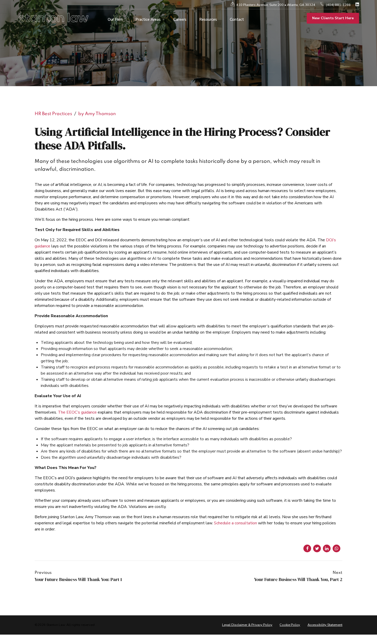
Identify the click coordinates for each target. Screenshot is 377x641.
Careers (179, 19)
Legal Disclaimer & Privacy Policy (247, 625)
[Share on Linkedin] (327, 548)
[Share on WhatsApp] (336, 548)
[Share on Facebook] (307, 548)
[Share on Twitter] (317, 548)
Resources (208, 19)
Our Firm (115, 19)
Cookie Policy (290, 625)
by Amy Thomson (97, 114)
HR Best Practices (53, 114)
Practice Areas (148, 19)
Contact (237, 19)
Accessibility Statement (324, 625)
